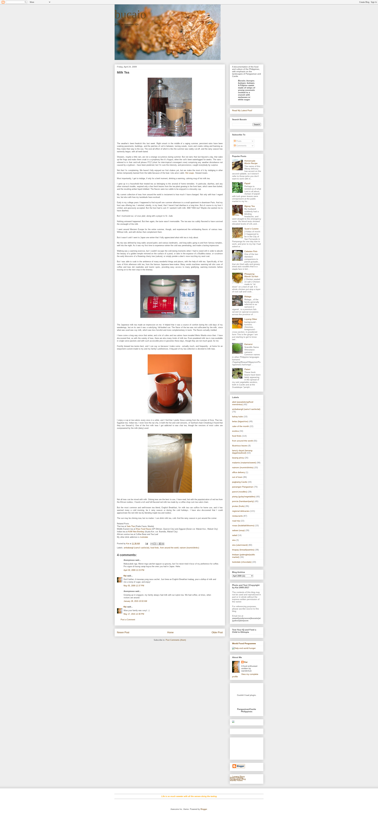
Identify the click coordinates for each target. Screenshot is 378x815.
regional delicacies (240, 511)
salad (234, 535)
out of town (237, 477)
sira (234, 540)
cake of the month (240, 426)
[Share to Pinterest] (163, 543)
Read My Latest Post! (242, 110)
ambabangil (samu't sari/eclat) (136, 548)
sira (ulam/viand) (240, 545)
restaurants (237, 516)
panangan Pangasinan (242, 487)
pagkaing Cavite (239, 482)
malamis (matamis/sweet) (244, 462)
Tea (249, 206)
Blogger (204, 809)
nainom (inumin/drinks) (189, 548)
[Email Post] (146, 543)
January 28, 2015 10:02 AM (135, 601)
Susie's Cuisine (251, 229)
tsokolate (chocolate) (242, 562)
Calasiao (250, 251)
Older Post (217, 632)
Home (170, 632)
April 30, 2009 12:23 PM (134, 570)
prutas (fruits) (238, 506)
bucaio (130, 14)
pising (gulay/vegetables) (243, 496)
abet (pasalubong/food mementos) (242, 403)
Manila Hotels (236, 780)
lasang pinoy (238, 458)
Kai (125, 576)
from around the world (169, 548)
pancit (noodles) (239, 491)
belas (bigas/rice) (240, 421)
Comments (241, 145)
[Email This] (151, 543)
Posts (238, 141)
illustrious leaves (239, 445)
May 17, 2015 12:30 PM (134, 614)
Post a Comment (128, 619)
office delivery (238, 472)
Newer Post (123, 632)
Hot (186, 173)
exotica (235, 431)
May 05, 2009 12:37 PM (134, 586)
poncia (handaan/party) (243, 501)
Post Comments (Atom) (176, 640)
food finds (154, 548)
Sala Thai (131, 526)
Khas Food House (143, 529)
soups (191, 173)
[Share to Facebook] (160, 543)
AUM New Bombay (136, 531)
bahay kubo (237, 416)
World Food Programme (244, 643)
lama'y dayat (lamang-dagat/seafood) (242, 451)
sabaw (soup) (238, 530)
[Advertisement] (241, 748)
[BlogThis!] (154, 543)
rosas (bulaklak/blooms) (243, 525)
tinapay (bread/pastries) (243, 550)
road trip (236, 521)
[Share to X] (157, 543)
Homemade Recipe (251, 162)
